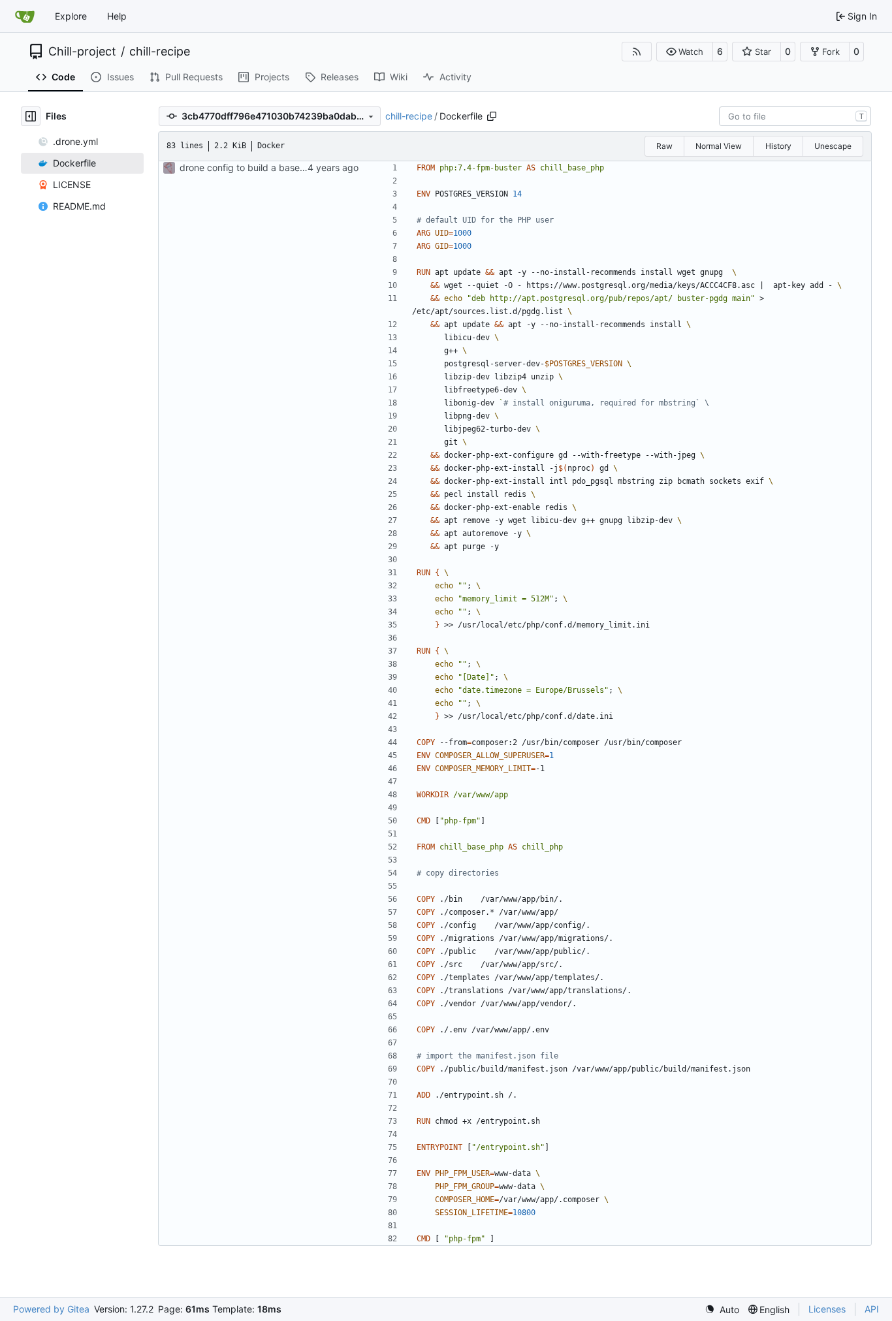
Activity (455, 76)
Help (117, 16)
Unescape (833, 146)
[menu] (722, 1309)
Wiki (398, 76)
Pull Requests (194, 76)
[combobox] (795, 116)
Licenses (827, 1308)
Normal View (718, 146)
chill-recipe (159, 51)
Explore (71, 16)
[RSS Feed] (637, 51)
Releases (339, 76)
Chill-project (82, 51)
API (872, 1308)
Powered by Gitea (51, 1308)
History (778, 146)
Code (63, 76)
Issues (120, 76)
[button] (684, 51)
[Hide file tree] (30, 116)
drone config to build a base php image (264, 167)
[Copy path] (491, 116)
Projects (272, 76)
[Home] (25, 16)
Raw (664, 146)
